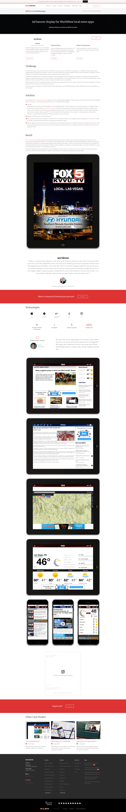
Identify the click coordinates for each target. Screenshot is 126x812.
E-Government (62, 778)
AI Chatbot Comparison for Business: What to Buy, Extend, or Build (92, 768)
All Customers (29, 58)
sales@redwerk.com (29, 776)
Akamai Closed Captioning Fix (86, 741)
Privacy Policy (65, 808)
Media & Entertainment (83, 45)
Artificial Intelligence (49, 763)
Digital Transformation (49, 766)
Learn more (79, 1)
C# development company (49, 108)
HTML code (89, 118)
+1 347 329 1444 (29, 783)
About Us (48, 5)
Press (76, 772)
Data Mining (62, 772)
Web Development (48, 784)
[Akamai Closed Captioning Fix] (88, 730)
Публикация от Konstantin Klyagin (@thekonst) (63, 692)
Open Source (62, 790)
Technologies (77, 769)
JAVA (41, 110)
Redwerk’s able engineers (31, 140)
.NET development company (40, 100)
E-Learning (62, 775)
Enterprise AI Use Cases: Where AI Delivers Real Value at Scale (91, 777)
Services (54, 5)
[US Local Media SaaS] (38, 730)
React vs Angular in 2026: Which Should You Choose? (91, 763)
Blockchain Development (50, 775)
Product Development (49, 778)
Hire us (69, 706)
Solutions (60, 5)
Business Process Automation (65, 766)
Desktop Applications (49, 787)
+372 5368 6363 (29, 782)
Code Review (47, 769)
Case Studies (67, 5)
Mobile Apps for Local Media (60, 741)
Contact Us (96, 6)
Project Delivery (78, 763)
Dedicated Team (55, 45)
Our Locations (71, 808)
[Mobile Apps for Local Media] (63, 730)
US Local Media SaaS (32, 741)
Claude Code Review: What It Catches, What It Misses (92, 782)
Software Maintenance (49, 772)
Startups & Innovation (64, 763)
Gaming (61, 787)
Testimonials (75, 5)
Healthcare (62, 781)
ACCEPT (85, 1)
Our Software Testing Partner (81, 808)
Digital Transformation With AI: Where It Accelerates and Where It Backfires (92, 773)
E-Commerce (62, 769)
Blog (80, 5)
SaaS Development (48, 790)
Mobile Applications (49, 781)
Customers (77, 766)
